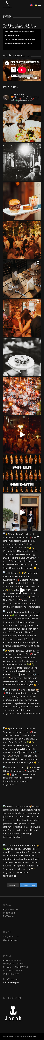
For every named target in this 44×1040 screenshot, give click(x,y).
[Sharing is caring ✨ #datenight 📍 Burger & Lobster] (22, 123)
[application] (22, 39)
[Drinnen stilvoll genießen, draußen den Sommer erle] (22, 629)
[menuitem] (39, 4)
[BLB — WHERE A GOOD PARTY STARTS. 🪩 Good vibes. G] (22, 162)
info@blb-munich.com (10, 940)
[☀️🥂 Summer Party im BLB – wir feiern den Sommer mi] (22, 551)
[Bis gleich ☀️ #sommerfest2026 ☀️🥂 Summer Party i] (22, 512)
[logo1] (18, 4)
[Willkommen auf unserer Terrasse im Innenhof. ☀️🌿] (22, 863)
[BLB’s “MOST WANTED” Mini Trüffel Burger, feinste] (22, 201)
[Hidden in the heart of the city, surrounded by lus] (22, 279)
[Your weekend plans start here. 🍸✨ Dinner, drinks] (22, 785)
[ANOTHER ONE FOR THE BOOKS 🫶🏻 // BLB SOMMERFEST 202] (22, 396)
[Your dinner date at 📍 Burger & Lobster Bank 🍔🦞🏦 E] (22, 707)
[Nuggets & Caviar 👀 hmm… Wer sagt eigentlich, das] (22, 357)
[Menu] (39, 4)
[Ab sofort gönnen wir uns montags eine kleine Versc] (22, 473)
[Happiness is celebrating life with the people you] (22, 240)
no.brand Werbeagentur (11, 982)
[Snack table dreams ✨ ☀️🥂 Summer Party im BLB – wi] (22, 590)
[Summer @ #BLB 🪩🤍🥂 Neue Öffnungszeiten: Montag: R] (22, 435)
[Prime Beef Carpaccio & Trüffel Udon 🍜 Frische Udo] (22, 824)
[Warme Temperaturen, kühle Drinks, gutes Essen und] (22, 318)
